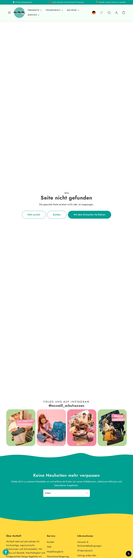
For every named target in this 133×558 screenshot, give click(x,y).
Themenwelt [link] (53, 10)
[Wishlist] (101, 12)
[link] (94, 12)
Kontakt (50, 542)
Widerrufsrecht (84, 550)
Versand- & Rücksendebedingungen (89, 543)
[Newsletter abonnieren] (87, 493)
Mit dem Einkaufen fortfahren (89, 214)
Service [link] (32, 15)
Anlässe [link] (72, 10)
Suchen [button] (57, 214)
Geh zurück (34, 214)
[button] (9, 12)
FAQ (49, 547)
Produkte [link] (33, 10)
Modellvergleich (55, 551)
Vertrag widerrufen (86, 555)
